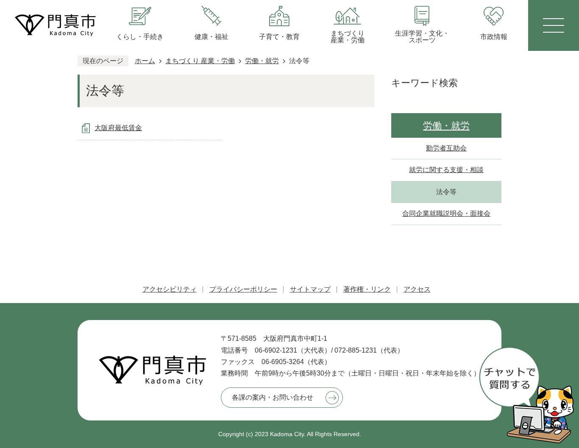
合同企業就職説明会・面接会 (446, 213)
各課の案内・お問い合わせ (272, 397)
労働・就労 (262, 60)
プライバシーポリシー (243, 289)
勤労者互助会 (446, 148)
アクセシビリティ (169, 289)
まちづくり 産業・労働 (200, 60)
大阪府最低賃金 (118, 127)
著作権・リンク (367, 289)
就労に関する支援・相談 (446, 169)
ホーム (145, 60)
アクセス (417, 289)
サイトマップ (310, 289)
